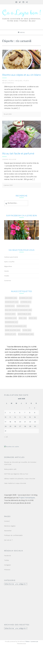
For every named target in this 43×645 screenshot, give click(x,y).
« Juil (6, 437)
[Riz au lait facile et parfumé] (21, 147)
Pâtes (5, 80)
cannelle (25, 298)
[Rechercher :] (16, 203)
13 (20, 417)
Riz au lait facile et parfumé (18, 153)
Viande (6, 271)
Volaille (6, 276)
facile (10, 314)
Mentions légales (10, 526)
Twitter (6, 560)
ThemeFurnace (21, 643)
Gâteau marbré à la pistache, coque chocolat (19, 478)
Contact (7, 521)
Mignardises (8, 266)
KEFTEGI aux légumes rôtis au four (16, 474)
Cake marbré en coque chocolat (15, 483)
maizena (10, 318)
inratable (24, 314)
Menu (22, 32)
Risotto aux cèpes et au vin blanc (21, 74)
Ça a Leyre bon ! (21, 12)
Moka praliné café (10, 469)
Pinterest (7, 569)
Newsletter (8, 530)
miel (23, 318)
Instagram (7, 565)
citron (26, 302)
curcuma (23, 306)
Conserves (7, 280)
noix (33, 318)
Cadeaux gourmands (11, 257)
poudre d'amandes (15, 326)
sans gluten (12, 330)
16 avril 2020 (8, 114)
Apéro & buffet (9, 261)
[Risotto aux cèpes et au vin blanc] (21, 68)
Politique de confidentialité (13, 535)
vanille (10, 334)
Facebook (7, 555)
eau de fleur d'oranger (18, 310)
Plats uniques (15, 80)
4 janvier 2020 (8, 185)
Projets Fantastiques (27, 498)
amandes (11, 298)
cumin (9, 306)
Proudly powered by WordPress (14, 641)
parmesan (11, 322)
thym (27, 330)
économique (26, 334)
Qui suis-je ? (8, 540)
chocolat (11, 302)
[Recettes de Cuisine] (11, 446)
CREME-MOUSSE (9, 159)
